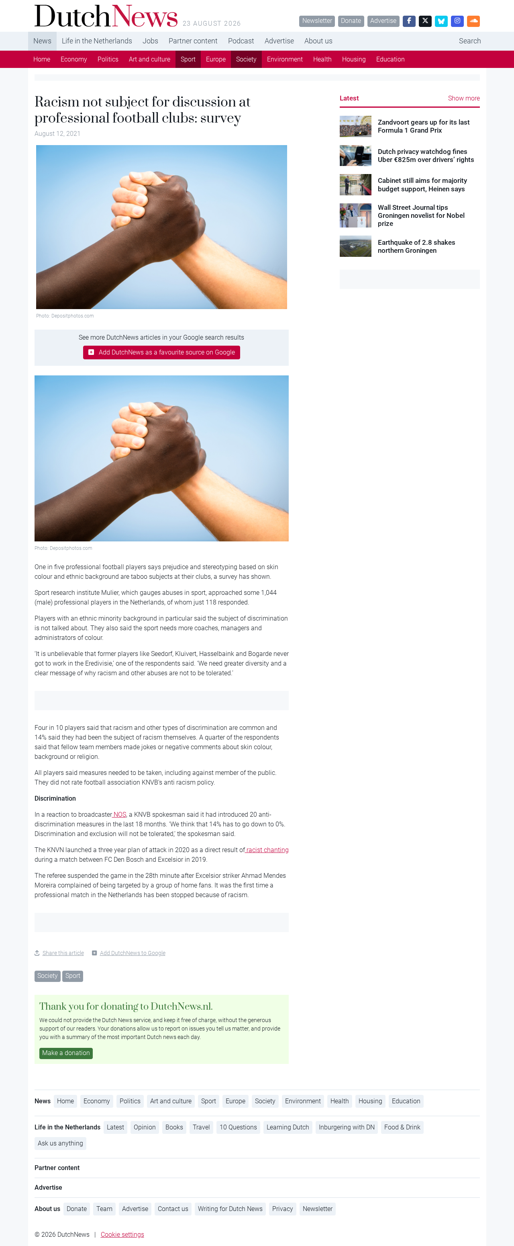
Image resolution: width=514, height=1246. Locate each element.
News (42, 41)
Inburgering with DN (347, 1127)
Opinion (145, 1127)
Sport (188, 59)
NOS (119, 814)
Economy (74, 59)
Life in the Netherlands (97, 41)
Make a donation (66, 1053)
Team (104, 1209)
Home (41, 59)
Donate (351, 21)
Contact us (173, 1209)
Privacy (282, 1209)
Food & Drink (402, 1127)
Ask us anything (60, 1143)
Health (322, 59)
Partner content (193, 41)
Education (390, 59)
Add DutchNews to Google (132, 953)
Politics (108, 59)
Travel (201, 1127)
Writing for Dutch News (230, 1209)
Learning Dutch (288, 1127)
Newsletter (317, 21)
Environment (285, 59)
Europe (216, 59)
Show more (464, 98)
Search (470, 41)
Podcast (241, 41)
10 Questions (238, 1127)
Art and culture (149, 59)
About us (318, 41)
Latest (349, 98)
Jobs (150, 41)
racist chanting (267, 850)
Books (174, 1127)
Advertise (383, 21)
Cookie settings (122, 1234)
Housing (354, 59)
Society (246, 59)
